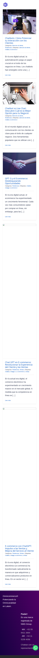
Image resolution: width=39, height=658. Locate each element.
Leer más (8, 75)
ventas (27, 371)
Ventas (22, 369)
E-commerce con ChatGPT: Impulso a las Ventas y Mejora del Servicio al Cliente (19, 548)
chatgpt (7, 188)
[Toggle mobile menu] (35, 5)
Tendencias (8, 47)
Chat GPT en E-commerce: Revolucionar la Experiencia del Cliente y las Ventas (18, 364)
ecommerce (13, 49)
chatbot (7, 49)
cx (16, 371)
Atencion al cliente (17, 45)
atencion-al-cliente (24, 47)
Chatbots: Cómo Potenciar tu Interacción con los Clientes (18, 40)
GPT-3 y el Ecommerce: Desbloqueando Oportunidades (16, 181)
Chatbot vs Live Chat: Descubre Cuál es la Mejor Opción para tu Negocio (18, 111)
